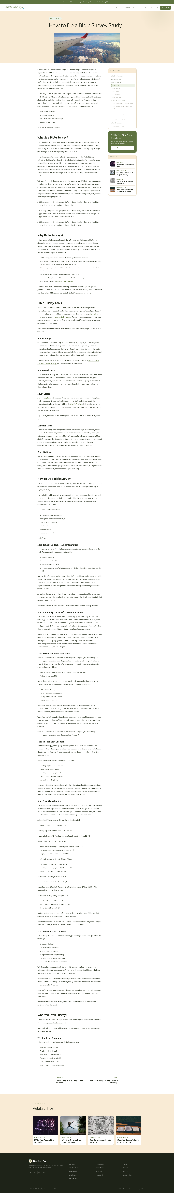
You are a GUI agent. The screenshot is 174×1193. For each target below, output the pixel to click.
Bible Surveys (115, 85)
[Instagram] (39, 1172)
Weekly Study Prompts (118, 126)
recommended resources (62, 317)
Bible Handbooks (116, 88)
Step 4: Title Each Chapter (118, 114)
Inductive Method (74, 1168)
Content (127, 8)
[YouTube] (43, 1172)
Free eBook (165, 8)
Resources (136, 8)
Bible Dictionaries (116, 97)
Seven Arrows (73, 1171)
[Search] (157, 7)
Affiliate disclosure (123, 1189)
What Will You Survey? (117, 123)
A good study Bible (44, 398)
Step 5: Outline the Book (118, 117)
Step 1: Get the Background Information (122, 103)
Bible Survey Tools (116, 82)
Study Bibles (115, 91)
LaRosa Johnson (128, 1175)
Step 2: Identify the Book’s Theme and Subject (122, 107)
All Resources (100, 1164)
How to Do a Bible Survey (118, 100)
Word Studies (73, 1179)
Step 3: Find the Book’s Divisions (120, 111)
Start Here (119, 8)
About (152, 8)
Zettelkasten (73, 1175)
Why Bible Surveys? (116, 79)
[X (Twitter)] (34, 1172)
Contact (125, 1168)
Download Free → (122, 148)
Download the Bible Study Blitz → (100, 2)
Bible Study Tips (55, 18)
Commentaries (116, 94)
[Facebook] (30, 1172)
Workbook (145, 8)
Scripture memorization (64, 281)
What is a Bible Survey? (117, 76)
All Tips (125, 1171)
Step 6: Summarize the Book (119, 120)
